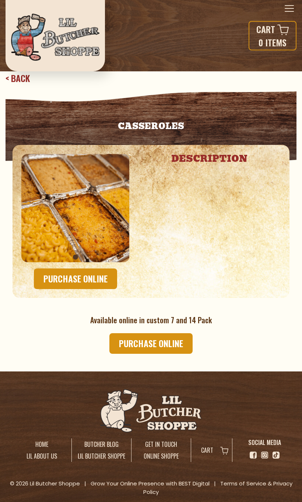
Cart (208, 450)
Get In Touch (161, 444)
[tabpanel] (75, 208)
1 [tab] (75, 257)
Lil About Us (42, 456)
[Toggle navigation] (289, 9)
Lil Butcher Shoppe (101, 456)
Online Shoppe (161, 456)
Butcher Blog (101, 444)
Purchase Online (75, 278)
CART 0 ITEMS (271, 35)
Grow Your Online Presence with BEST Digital (150, 483)
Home (41, 444)
